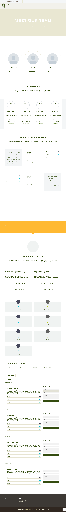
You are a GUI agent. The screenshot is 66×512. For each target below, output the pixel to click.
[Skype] (16, 73)
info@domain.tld (11, 123)
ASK (36, 509)
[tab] (11, 375)
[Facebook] (10, 73)
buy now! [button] (57, 226)
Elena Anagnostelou (28, 509)
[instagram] (48, 498)
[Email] (13, 76)
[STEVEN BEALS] (13, 64)
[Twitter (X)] (11, 73)
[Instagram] (15, 73)
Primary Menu (63, 5)
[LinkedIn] (13, 73)
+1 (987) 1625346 (13, 71)
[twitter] (46, 498)
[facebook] (44, 498)
